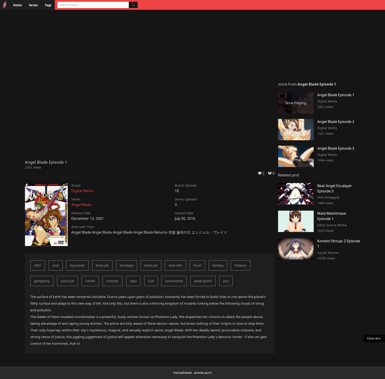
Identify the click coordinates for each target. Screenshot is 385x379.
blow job (102, 265)
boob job (151, 265)
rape (133, 281)
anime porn (203, 373)
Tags (48, 5)
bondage (126, 265)
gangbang (42, 281)
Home (17, 5)
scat (151, 281)
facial (197, 265)
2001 (37, 265)
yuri (226, 281)
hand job (67, 281)
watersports (203, 281)
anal (55, 265)
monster (112, 281)
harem (90, 281)
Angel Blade (81, 204)
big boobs (77, 265)
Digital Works (82, 190)
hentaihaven (183, 373)
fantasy (218, 265)
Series (33, 5)
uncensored (174, 281)
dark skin (175, 265)
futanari (241, 265)
